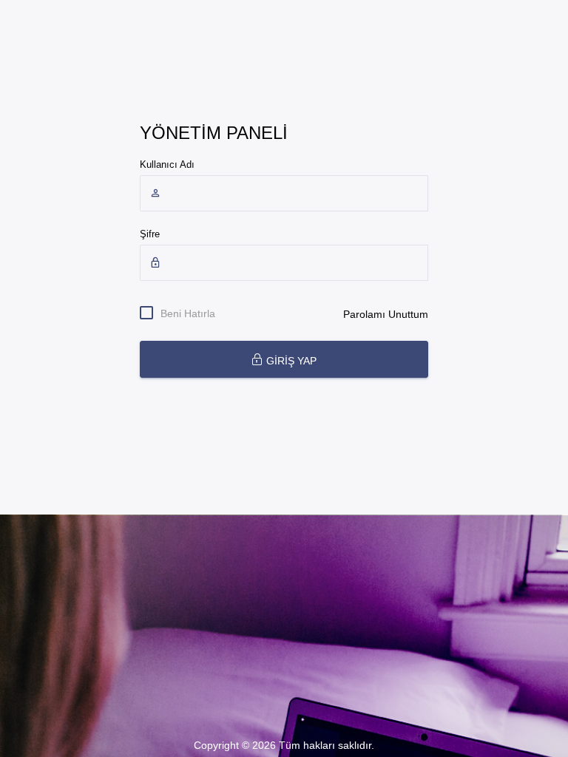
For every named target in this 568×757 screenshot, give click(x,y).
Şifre (150, 234)
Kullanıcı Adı (167, 164)
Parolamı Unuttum (385, 314)
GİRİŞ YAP (290, 361)
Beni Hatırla (187, 313)
